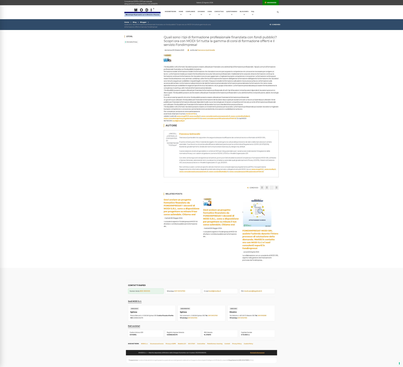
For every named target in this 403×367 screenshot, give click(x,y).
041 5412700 (179, 291)
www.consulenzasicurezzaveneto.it (215, 116)
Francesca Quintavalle (206, 50)
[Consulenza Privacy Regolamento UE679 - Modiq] (142, 12)
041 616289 (262, 315)
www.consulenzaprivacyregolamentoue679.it (182, 118)
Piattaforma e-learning (214, 343)
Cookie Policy (248, 343)
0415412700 (191, 114)
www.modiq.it (195, 116)
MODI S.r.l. (144, 343)
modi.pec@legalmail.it (253, 291)
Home (126, 22)
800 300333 (145, 291)
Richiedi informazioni (257, 352)
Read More (212, 203)
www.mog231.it (183, 116)
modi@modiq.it (178, 121)
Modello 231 (182, 343)
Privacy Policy (237, 343)
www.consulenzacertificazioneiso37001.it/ (219, 118)
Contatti (227, 343)
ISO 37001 (191, 343)
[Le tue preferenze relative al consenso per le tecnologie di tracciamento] (399, 363)
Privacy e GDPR (171, 343)
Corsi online (201, 343)
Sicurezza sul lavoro (157, 343)
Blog (134, 22)
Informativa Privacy (131, 42)
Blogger (143, 22)
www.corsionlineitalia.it (240, 116)
